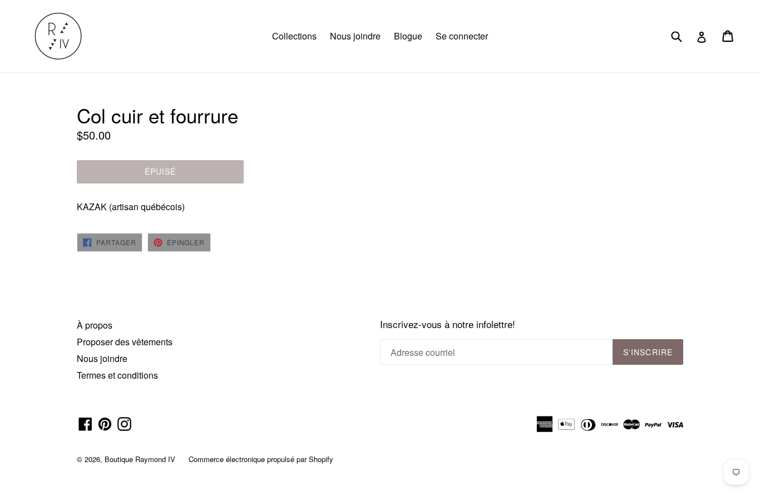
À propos (94, 325)
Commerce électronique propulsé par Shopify (261, 459)
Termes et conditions (117, 375)
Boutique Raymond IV (140, 459)
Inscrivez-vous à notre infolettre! (447, 324)
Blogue (408, 35)
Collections (294, 35)
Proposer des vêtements (124, 341)
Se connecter (462, 35)
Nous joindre (355, 35)
